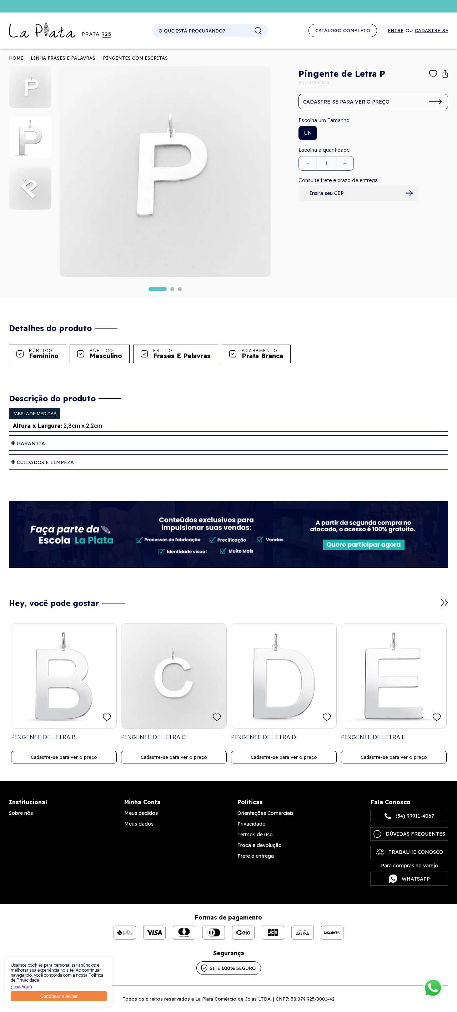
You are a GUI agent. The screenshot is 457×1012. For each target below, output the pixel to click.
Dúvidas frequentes (415, 834)
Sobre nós (21, 813)
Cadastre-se (431, 30)
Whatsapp (416, 879)
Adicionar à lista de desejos (433, 74)
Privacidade (251, 824)
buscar (258, 30)
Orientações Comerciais (265, 813)
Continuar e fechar (59, 996)
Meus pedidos (141, 813)
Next (444, 602)
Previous (436, 606)
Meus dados (139, 824)
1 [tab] (158, 289)
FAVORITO (107, 717)
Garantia (31, 443)
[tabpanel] (165, 171)
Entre (395, 30)
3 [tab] (180, 289)
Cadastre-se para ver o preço (346, 102)
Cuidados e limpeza (45, 462)
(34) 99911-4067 (415, 816)
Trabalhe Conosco (415, 852)
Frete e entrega (255, 856)
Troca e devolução (259, 845)
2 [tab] (172, 289)
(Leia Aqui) (21, 987)
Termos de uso (255, 834)
